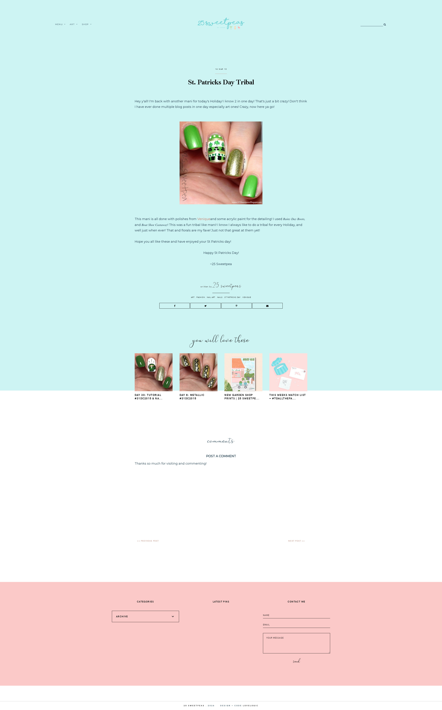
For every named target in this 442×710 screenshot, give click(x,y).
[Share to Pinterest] (236, 306)
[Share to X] (205, 306)
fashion (200, 297)
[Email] (267, 306)
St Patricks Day (232, 297)
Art (72, 24)
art (192, 297)
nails (220, 297)
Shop (85, 24)
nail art (211, 297)
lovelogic (250, 705)
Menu (59, 24)
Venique (203, 219)
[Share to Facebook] (174, 306)
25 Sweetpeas (194, 705)
